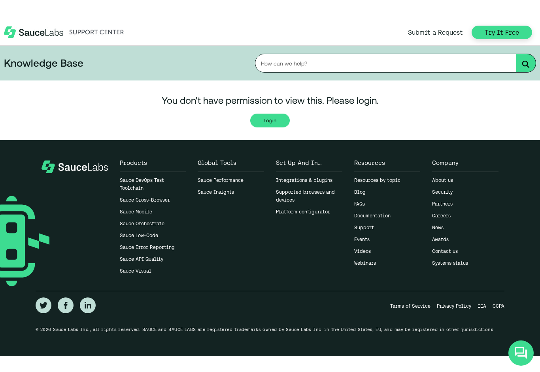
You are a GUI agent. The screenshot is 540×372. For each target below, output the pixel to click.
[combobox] (395, 63)
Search (528, 65)
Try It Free (502, 32)
